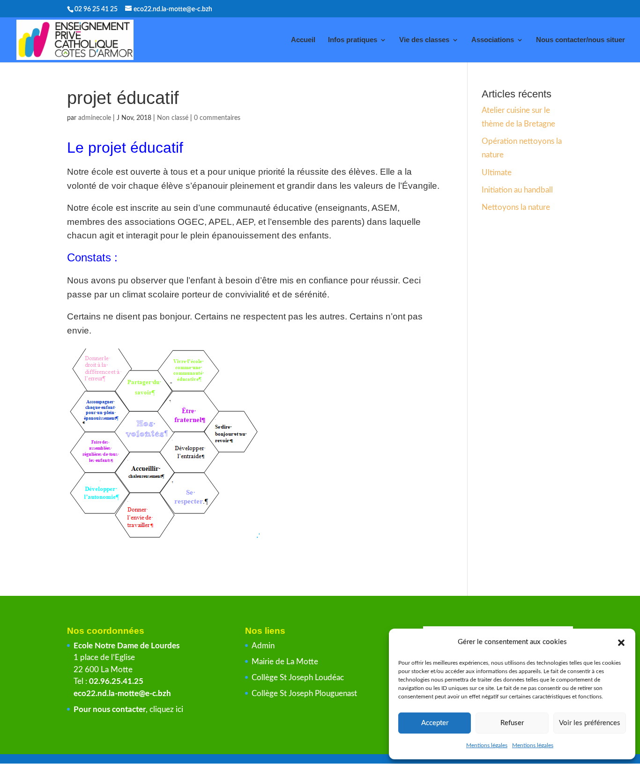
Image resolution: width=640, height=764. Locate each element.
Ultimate (497, 173)
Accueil (303, 40)
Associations (492, 40)
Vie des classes (424, 40)
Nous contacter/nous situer (580, 40)
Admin (263, 646)
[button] (621, 642)
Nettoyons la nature (516, 207)
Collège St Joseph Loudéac (299, 678)
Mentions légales (486, 745)
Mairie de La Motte (285, 662)
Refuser (512, 723)
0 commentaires (217, 118)
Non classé (172, 118)
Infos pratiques (352, 40)
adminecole (94, 118)
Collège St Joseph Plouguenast (305, 693)
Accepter (434, 723)
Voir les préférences (589, 723)
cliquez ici (166, 709)
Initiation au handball (517, 190)
